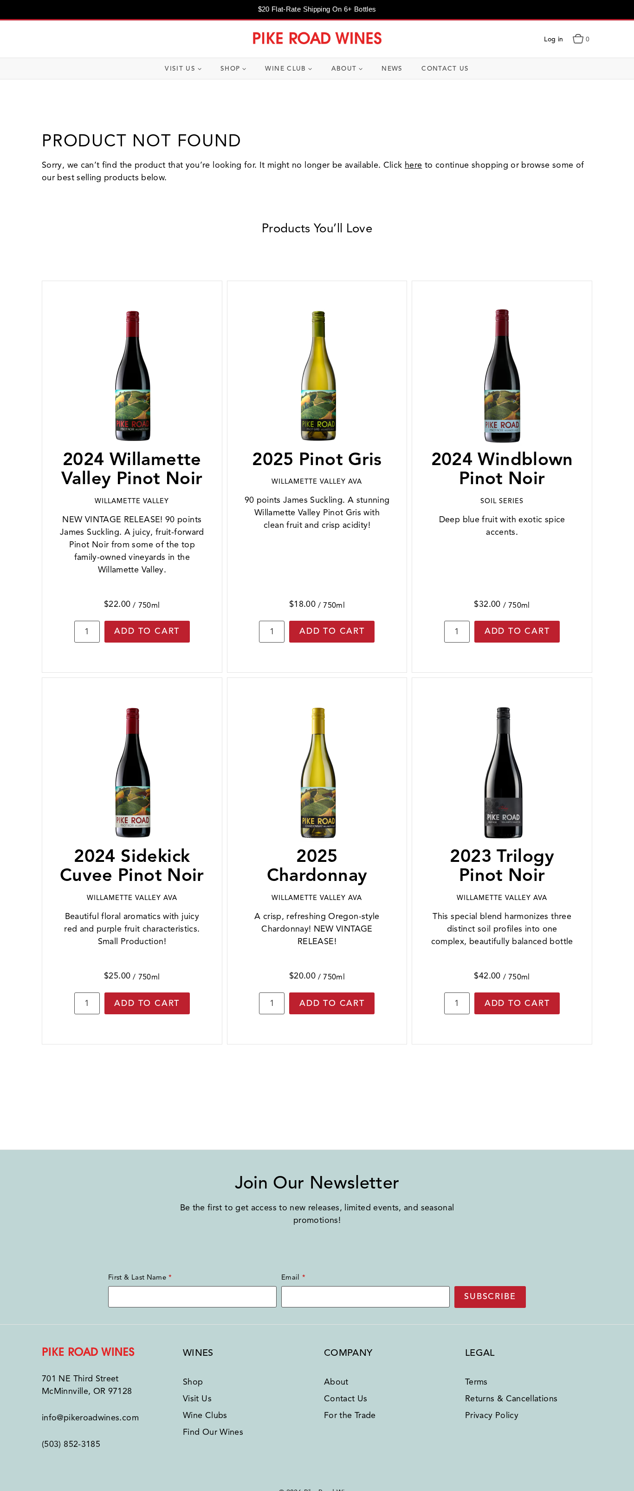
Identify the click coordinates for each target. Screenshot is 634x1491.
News (392, 68)
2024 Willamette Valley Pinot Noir (131, 469)
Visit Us (197, 1398)
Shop (193, 1382)
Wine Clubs (205, 1415)
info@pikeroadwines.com (90, 1417)
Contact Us (445, 68)
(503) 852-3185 (71, 1444)
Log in (553, 39)
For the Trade (350, 1415)
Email (290, 1277)
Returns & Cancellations (511, 1398)
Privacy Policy (491, 1415)
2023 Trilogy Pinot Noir (502, 866)
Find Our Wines (213, 1432)
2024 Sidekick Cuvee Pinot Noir (132, 866)
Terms (476, 1382)
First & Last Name (137, 1277)
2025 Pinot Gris (317, 459)
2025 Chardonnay (317, 866)
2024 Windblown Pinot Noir (502, 469)
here (413, 165)
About (336, 1382)
